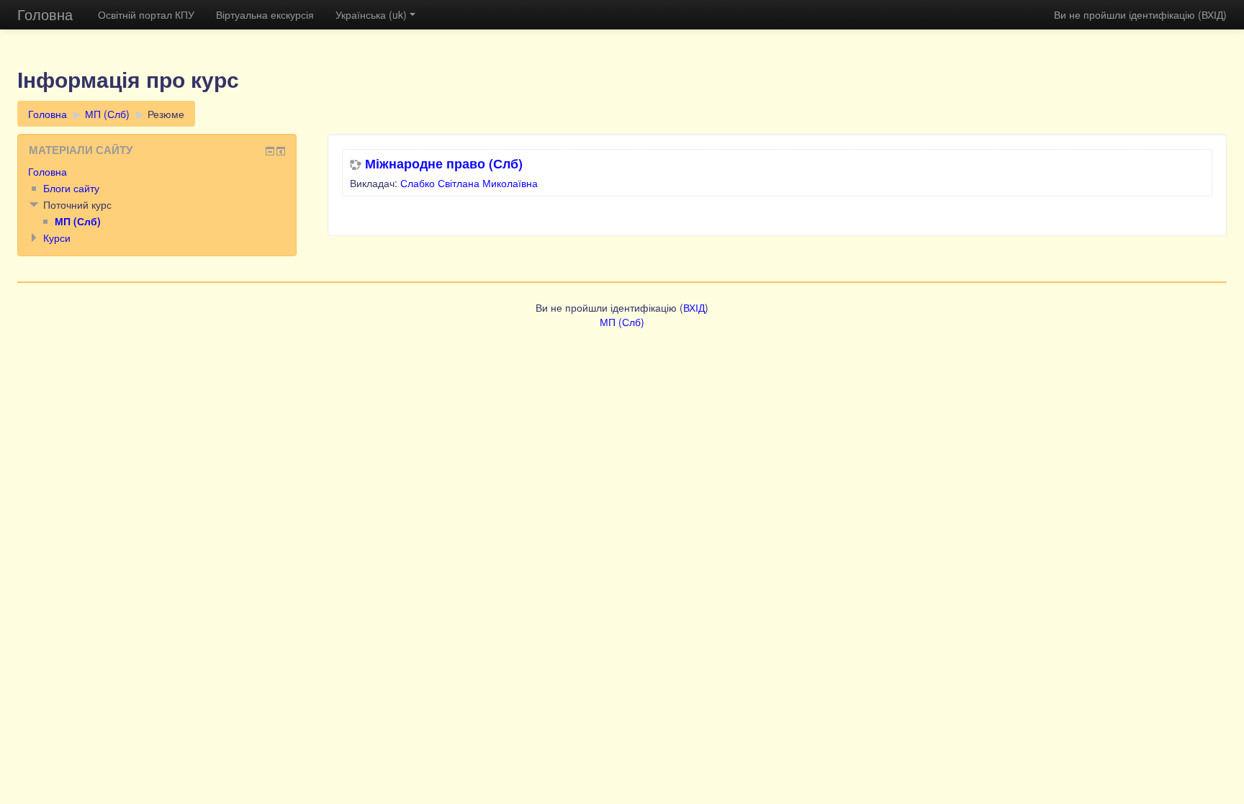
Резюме (166, 114)
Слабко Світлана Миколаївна (469, 183)
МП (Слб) (107, 114)
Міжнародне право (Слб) (444, 163)
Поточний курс (77, 204)
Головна (45, 14)
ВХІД (1212, 14)
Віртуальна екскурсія (265, 14)
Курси (57, 237)
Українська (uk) (371, 14)
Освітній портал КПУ (146, 14)
